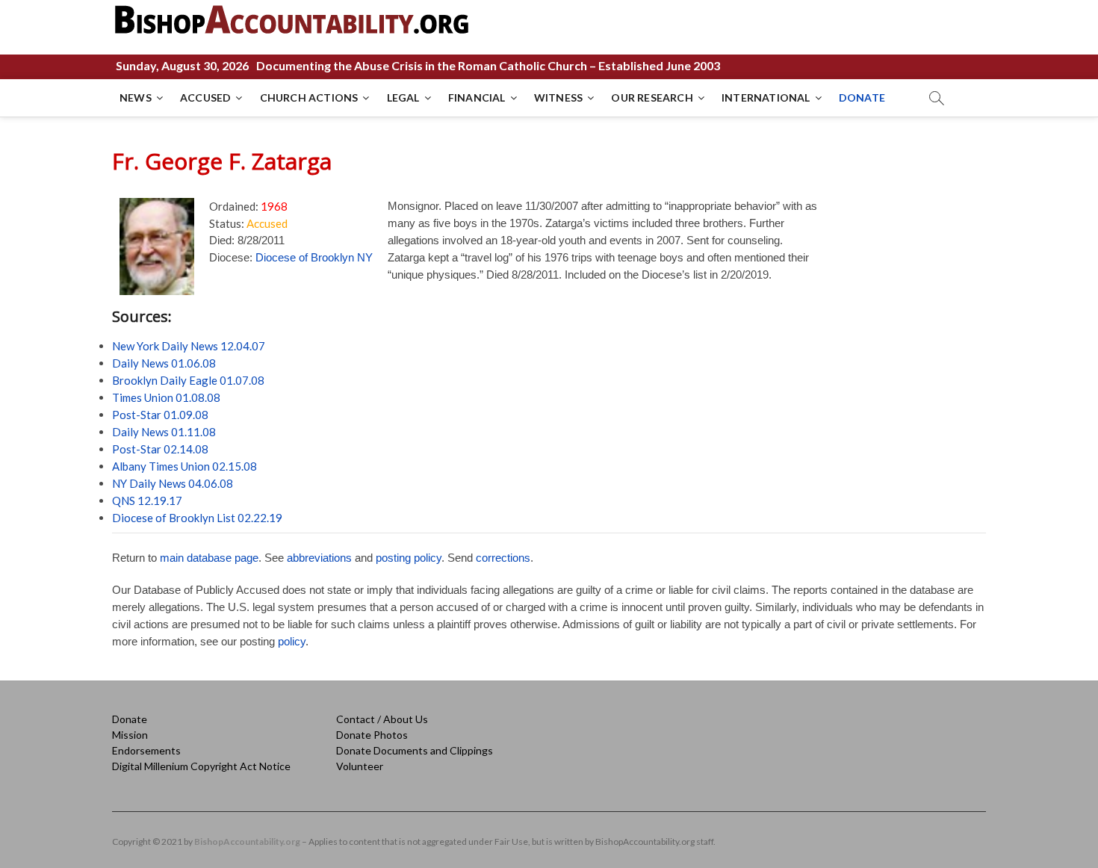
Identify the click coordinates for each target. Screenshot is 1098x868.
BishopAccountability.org (247, 841)
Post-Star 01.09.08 (160, 414)
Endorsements (146, 750)
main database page (209, 557)
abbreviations (319, 557)
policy (291, 641)
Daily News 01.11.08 (164, 431)
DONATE (862, 97)
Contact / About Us (382, 719)
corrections (503, 557)
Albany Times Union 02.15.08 (184, 466)
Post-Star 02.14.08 (160, 449)
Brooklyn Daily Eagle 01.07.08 (188, 380)
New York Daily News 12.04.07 (188, 346)
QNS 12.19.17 (147, 500)
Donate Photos (372, 734)
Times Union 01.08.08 (166, 397)
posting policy (408, 557)
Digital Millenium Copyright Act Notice (201, 766)
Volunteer (359, 766)
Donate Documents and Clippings (414, 750)
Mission (130, 734)
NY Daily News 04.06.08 (172, 483)
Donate (129, 719)
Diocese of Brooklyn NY (314, 257)
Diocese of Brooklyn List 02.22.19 (197, 517)
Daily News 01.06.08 (164, 363)
